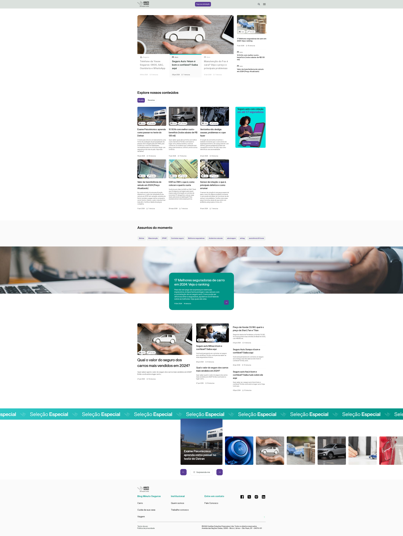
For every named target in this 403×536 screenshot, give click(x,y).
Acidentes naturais (216, 238)
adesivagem (231, 238)
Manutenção (153, 238)
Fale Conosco (211, 503)
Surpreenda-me (203, 472)
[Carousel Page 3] (218, 54)
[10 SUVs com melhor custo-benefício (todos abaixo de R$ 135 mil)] (332, 450)
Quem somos (177, 503)
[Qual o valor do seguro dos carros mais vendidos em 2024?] (270, 450)
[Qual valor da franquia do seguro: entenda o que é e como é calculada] (362, 450)
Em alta (141, 100)
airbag (242, 238)
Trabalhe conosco (180, 510)
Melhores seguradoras (196, 238)
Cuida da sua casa (146, 510)
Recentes (151, 100)
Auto (242, 31)
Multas (141, 238)
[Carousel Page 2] (185, 54)
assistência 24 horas (256, 238)
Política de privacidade (146, 528)
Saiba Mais (247, 143)
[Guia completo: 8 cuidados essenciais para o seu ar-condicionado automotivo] (239, 450)
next (219, 472)
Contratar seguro (177, 238)
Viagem (141, 516)
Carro (140, 503)
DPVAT (164, 238)
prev (183, 472)
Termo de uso (142, 526)
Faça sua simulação (203, 4)
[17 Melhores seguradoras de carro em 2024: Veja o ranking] (301, 450)
